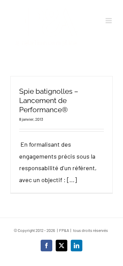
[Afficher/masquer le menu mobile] (109, 20)
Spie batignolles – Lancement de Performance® (48, 100)
